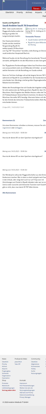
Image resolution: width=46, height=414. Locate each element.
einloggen (18, 128)
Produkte (5, 383)
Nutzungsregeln (36, 373)
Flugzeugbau (6, 371)
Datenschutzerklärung (27, 395)
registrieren (7, 128)
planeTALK (18, 362)
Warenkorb (5, 386)
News (36, 8)
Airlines (29, 12)
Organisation (6, 376)
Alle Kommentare (9, 193)
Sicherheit (5, 373)
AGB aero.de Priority (26, 392)
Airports (38, 12)
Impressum (23, 383)
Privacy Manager (25, 397)
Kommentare (35, 366)
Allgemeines (35, 364)
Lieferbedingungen (8, 388)
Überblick (9, 12)
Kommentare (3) (9, 120)
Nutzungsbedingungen (27, 390)
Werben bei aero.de (26, 388)
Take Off (17, 364)
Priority (20, 12)
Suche (33, 371)
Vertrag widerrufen (9, 390)
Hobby (33, 369)
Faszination (6, 378)
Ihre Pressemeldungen (27, 386)
